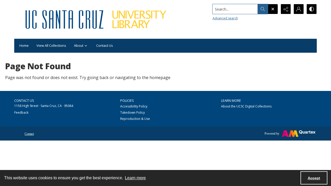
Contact (29, 134)
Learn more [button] (135, 178)
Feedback (21, 112)
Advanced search (225, 18)
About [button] (78, 45)
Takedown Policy (132, 112)
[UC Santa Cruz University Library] (96, 19)
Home (24, 45)
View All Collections (51, 45)
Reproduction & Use (135, 119)
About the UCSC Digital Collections (246, 106)
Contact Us (104, 45)
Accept (314, 178)
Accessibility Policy (133, 106)
